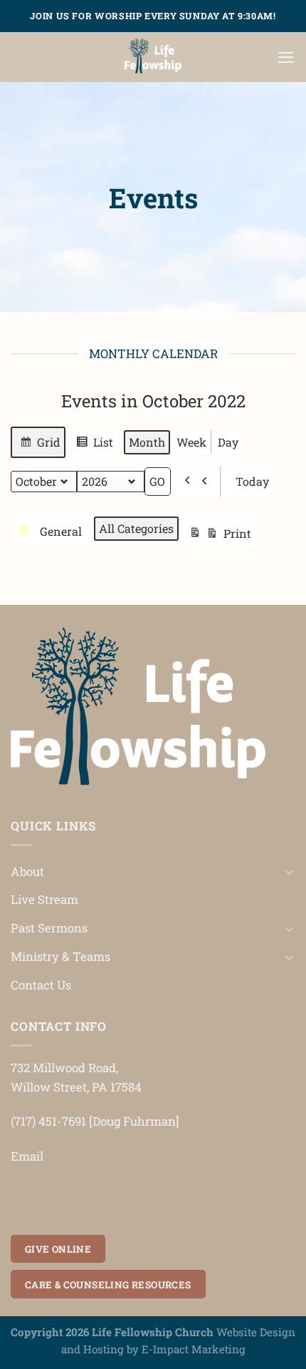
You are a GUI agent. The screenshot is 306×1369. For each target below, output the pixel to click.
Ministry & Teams (60, 956)
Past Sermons (49, 928)
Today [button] (252, 481)
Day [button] (228, 441)
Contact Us (41, 985)
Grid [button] (39, 446)
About (27, 871)
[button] (198, 481)
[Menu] (286, 57)
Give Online (58, 1249)
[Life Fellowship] (153, 57)
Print (222, 537)
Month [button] (147, 441)
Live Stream (44, 899)
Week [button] (191, 441)
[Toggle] (289, 871)
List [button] (94, 446)
